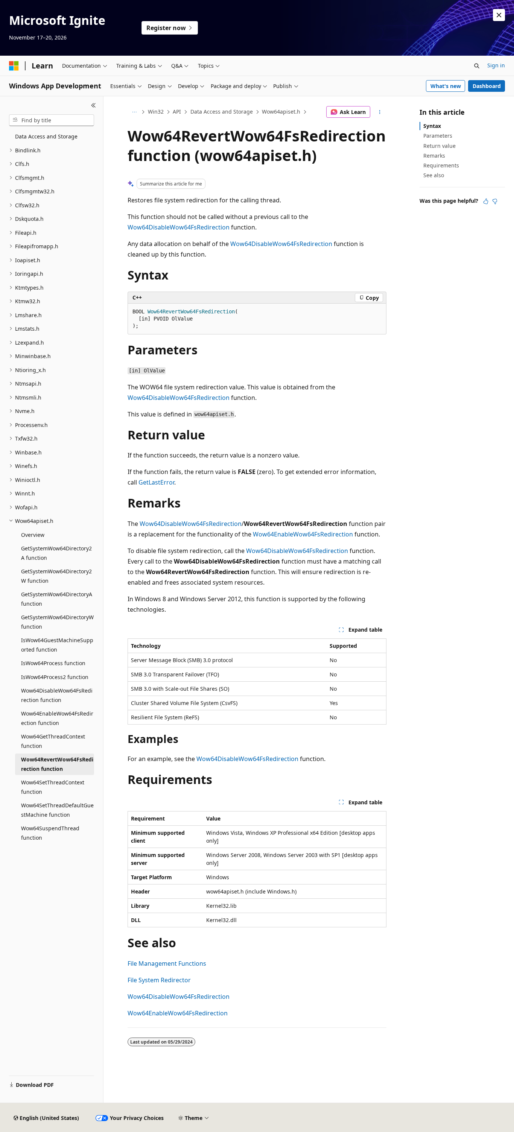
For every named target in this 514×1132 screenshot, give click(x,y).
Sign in (496, 65)
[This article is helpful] (485, 201)
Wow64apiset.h (281, 111)
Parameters (437, 135)
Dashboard (487, 86)
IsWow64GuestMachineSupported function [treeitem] (57, 645)
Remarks (434, 155)
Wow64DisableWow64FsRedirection (179, 227)
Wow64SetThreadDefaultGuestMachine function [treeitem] (57, 810)
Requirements (441, 165)
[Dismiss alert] (499, 15)
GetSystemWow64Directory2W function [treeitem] (56, 576)
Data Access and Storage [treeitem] (46, 136)
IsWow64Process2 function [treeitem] (54, 677)
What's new (445, 86)
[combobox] (51, 120)
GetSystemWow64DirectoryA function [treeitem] (56, 599)
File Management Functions (167, 963)
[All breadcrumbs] (134, 112)
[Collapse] (93, 105)
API (177, 111)
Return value (439, 145)
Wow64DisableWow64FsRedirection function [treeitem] (57, 695)
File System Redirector (159, 980)
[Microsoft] (14, 66)
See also (433, 175)
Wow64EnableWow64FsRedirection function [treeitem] (57, 718)
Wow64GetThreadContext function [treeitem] (53, 741)
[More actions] (379, 112)
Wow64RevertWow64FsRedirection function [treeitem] (57, 764)
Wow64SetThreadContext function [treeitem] (52, 787)
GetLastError (156, 482)
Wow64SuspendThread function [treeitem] (50, 833)
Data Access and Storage (221, 111)
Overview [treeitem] (32, 534)
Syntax (432, 125)
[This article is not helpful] (494, 201)
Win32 (156, 111)
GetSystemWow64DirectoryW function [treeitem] (57, 622)
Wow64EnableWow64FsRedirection (303, 534)
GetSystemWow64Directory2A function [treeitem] (56, 553)
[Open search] (476, 66)
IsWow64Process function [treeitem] (53, 663)
